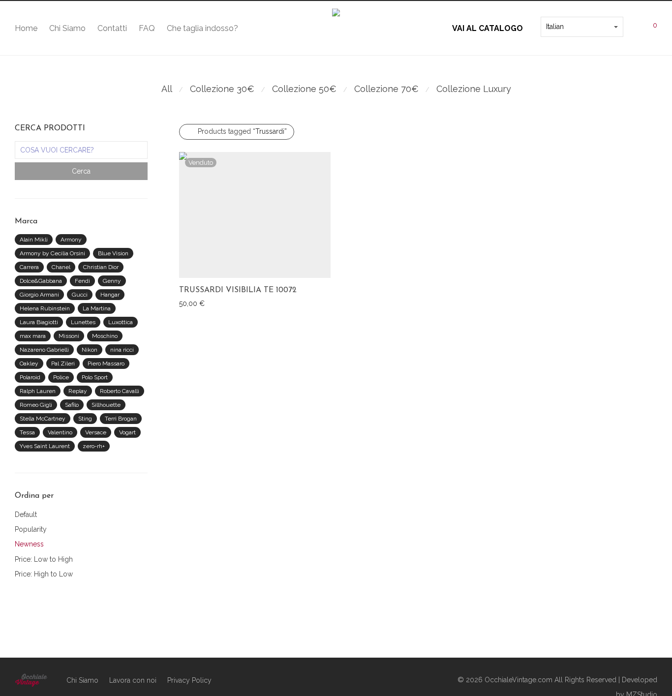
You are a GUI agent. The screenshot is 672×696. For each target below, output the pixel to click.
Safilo (72, 404)
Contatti (112, 28)
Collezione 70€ (386, 89)
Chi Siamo (67, 28)
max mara (33, 336)
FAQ (147, 28)
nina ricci (122, 349)
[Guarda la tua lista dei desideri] (535, 24)
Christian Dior (101, 267)
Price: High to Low (44, 574)
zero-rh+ (94, 446)
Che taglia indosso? (202, 28)
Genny (112, 280)
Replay (77, 391)
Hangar (110, 294)
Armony (71, 239)
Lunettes (83, 322)
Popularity (31, 529)
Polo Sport (95, 377)
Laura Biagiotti (39, 322)
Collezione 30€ (222, 89)
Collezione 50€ (304, 89)
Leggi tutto (191, 303)
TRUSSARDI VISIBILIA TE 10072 (238, 290)
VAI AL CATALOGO (487, 28)
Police (61, 377)
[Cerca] (629, 24)
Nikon (89, 349)
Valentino (60, 432)
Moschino (105, 336)
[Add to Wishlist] (326, 289)
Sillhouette (106, 404)
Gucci (80, 294)
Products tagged (242, 131)
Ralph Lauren (38, 391)
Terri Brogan (121, 418)
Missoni (69, 336)
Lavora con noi (132, 680)
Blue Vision (113, 253)
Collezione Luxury (473, 89)
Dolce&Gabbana (41, 280)
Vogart (127, 432)
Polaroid (30, 377)
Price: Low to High (44, 559)
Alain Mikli (34, 239)
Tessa (27, 432)
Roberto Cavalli (119, 391)
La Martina (97, 308)
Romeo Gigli (36, 404)
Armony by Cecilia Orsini (52, 253)
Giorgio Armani (39, 294)
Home (26, 28)
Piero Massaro (106, 363)
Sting (85, 418)
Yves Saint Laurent (45, 446)
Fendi (82, 280)
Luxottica (120, 322)
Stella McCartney (42, 418)
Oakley (29, 363)
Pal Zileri (63, 363)
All (166, 89)
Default (26, 514)
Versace (95, 432)
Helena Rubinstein (45, 308)
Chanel (61, 267)
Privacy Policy (189, 680)
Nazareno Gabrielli (44, 349)
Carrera (29, 267)
